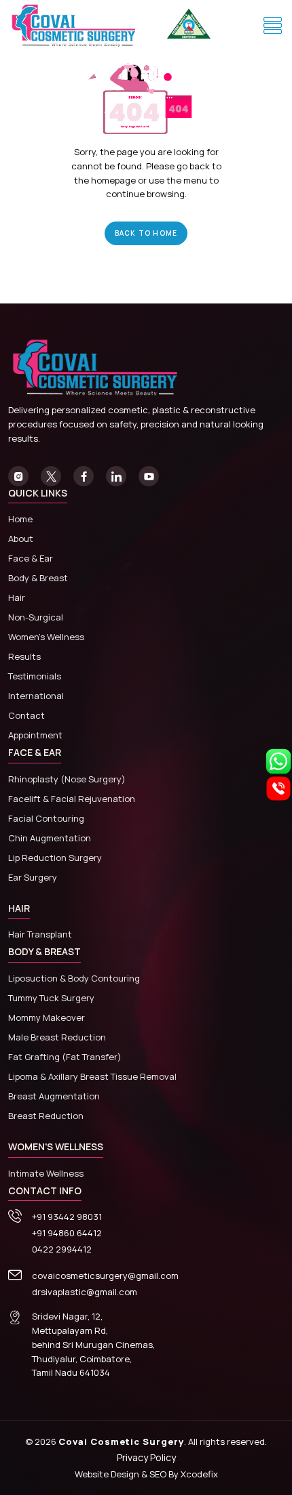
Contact (26, 715)
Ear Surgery (32, 877)
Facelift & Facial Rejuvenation (71, 799)
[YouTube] (149, 476)
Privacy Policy (146, 1457)
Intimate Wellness (46, 1173)
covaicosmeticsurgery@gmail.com (105, 1275)
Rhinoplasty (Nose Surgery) (67, 779)
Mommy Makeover (46, 1017)
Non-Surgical (35, 617)
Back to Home (146, 233)
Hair (16, 597)
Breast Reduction (46, 1116)
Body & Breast (38, 578)
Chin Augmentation (49, 838)
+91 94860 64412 (67, 1233)
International (36, 696)
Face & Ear (30, 558)
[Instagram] (18, 476)
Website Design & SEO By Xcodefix (146, 1474)
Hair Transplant (40, 934)
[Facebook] (83, 476)
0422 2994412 (62, 1249)
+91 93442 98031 (67, 1216)
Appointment (35, 735)
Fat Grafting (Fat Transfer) (65, 1057)
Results (24, 656)
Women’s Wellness (46, 637)
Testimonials (34, 676)
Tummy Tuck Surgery (51, 998)
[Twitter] (51, 476)
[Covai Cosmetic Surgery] (76, 26)
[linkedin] (116, 476)
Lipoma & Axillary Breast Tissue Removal (92, 1076)
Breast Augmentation (54, 1096)
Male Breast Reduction (57, 1037)
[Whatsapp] (278, 760)
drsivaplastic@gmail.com (84, 1292)
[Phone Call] (278, 787)
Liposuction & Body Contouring (74, 978)
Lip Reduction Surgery (55, 857)
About (20, 538)
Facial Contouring (46, 818)
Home (20, 519)
